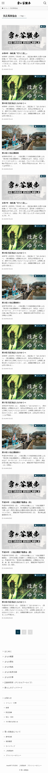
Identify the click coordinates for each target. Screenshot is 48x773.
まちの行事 (8, 677)
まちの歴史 (8, 662)
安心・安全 (9, 717)
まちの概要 (8, 657)
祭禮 (7, 708)
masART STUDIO (12, 765)
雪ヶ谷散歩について (12, 732)
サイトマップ (10, 746)
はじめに (8, 651)
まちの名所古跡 (10, 672)
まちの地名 (8, 667)
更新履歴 (9, 741)
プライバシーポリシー (13, 755)
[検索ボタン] (45, 3)
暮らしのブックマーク (13, 688)
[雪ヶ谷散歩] (24, 3)
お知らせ (8, 698)
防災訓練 (9, 712)
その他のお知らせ (12, 722)
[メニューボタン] (3, 3)
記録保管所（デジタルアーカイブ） (18, 682)
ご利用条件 (9, 751)
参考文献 (9, 737)
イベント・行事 (11, 703)
